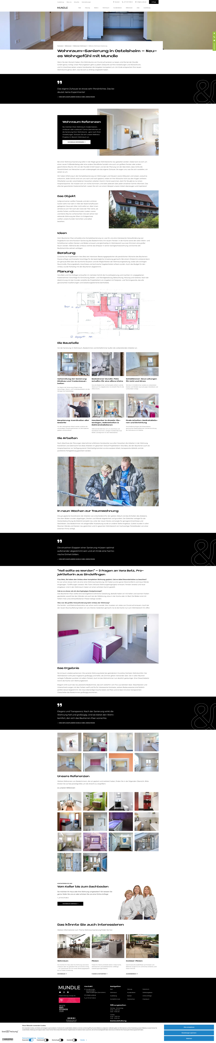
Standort (117, 2)
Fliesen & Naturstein (99, 974)
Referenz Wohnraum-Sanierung (98, 46)
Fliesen (95, 961)
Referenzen (129, 8)
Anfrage (154, 2)
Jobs (138, 8)
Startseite (60, 46)
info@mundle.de (141, 2)
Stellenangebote (147, 992)
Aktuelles (76, 2)
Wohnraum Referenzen (76, 142)
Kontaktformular (115, 999)
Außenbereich (131, 974)
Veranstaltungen (86, 2)
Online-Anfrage (147, 996)
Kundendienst (117, 8)
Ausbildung (147, 8)
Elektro (96, 8)
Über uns (68, 2)
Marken (129, 996)
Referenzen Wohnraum (80, 46)
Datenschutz (131, 999)
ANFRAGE (214, 46)
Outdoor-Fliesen (134, 961)
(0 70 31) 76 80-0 (128, 2)
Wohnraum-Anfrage (70, 903)
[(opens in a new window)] (60, 992)
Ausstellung (60, 2)
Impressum (146, 999)
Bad (79, 8)
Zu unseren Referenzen (66, 788)
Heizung (87, 8)
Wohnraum (106, 8)
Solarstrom (146, 989)
